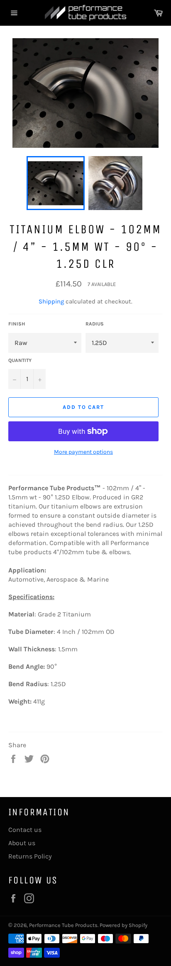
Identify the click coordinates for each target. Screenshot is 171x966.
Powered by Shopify (123, 925)
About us (21, 843)
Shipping (51, 301)
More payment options (83, 451)
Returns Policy (30, 856)
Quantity (20, 360)
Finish (16, 324)
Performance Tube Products (63, 925)
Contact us (25, 830)
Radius (95, 324)
